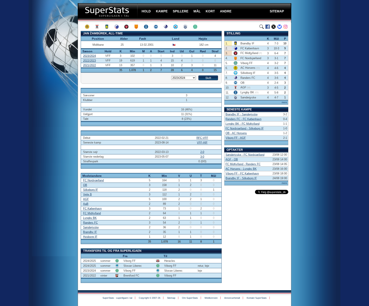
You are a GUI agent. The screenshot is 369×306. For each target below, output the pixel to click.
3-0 (202, 156)
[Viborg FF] (197, 27)
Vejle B (87, 194)
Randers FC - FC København (243, 119)
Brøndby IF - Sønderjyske (242, 114)
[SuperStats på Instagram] (285, 27)
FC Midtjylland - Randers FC (243, 164)
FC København (92, 208)
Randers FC (90, 222)
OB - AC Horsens (236, 133)
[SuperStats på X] (273, 27)
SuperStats (108, 11)
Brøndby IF (90, 232)
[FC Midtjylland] (128, 27)
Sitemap (171, 298)
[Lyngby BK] (148, 27)
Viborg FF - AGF (236, 137)
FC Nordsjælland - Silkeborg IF (245, 128)
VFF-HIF (202, 142)
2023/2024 (89, 55)
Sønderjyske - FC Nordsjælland (245, 154)
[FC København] (118, 27)
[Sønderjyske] (187, 27)
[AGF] (99, 27)
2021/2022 (89, 65)
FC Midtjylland (92, 213)
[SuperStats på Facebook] (267, 27)
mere (284, 102)
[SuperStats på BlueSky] (279, 27)
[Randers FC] (168, 27)
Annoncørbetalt (232, 298)
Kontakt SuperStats (257, 298)
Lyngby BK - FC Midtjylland (242, 123)
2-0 (202, 152)
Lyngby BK (90, 218)
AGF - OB (232, 159)
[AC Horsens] (89, 27)
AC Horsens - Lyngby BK (241, 168)
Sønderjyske (91, 227)
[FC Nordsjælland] (138, 27)
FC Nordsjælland (93, 180)
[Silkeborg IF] (177, 27)
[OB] (158, 27)
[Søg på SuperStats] (261, 27)
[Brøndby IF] (109, 27)
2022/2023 (89, 60)
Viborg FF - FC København (242, 173)
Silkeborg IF (90, 189)
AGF (86, 199)
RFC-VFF (202, 137)
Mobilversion (211, 298)
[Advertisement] (52, 84)
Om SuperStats (190, 298)
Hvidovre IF (90, 236)
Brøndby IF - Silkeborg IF (241, 178)
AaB (85, 203)
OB (85, 185)
